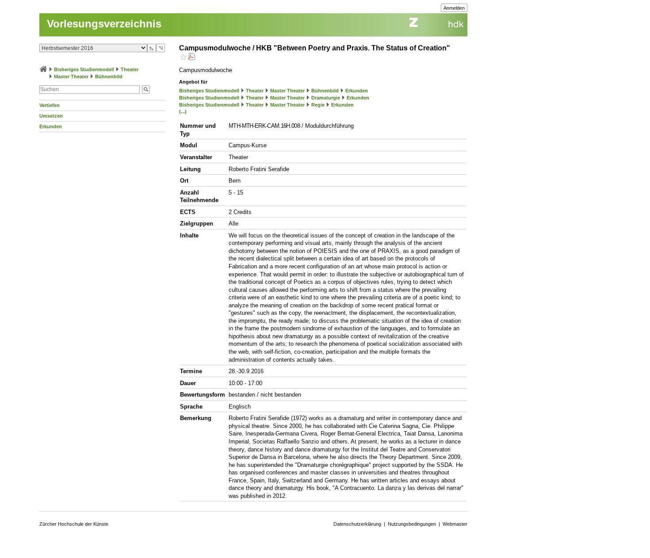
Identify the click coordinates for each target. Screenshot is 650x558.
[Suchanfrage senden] (146, 89)
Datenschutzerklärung (357, 524)
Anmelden (454, 8)
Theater (129, 69)
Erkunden (50, 126)
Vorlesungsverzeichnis (104, 24)
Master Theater (71, 76)
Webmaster (455, 524)
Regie (318, 104)
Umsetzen (51, 115)
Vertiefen (49, 105)
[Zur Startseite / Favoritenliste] (43, 69)
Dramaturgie (325, 97)
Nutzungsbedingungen (412, 524)
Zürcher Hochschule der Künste (73, 524)
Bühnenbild (108, 76)
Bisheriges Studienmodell (84, 69)
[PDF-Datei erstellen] (191, 57)
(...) (183, 111)
